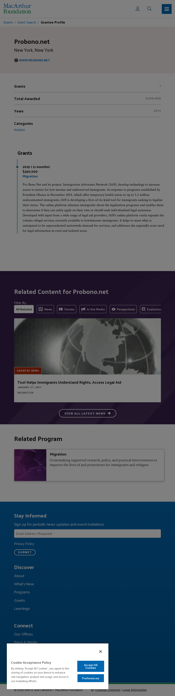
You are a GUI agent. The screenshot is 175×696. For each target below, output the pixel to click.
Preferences (90, 678)
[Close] (100, 651)
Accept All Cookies (90, 666)
